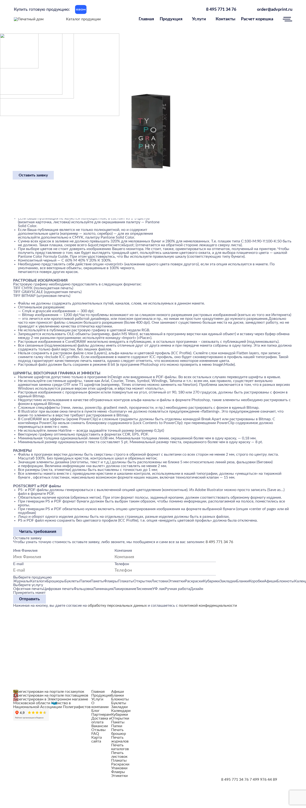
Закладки (119, 707)
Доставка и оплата (101, 720)
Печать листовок (119, 755)
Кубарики (119, 714)
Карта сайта (96, 739)
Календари (121, 711)
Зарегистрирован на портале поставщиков (50, 695)
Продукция (171, 19)
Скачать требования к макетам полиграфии (194, 714)
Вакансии (99, 726)
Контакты (225, 19)
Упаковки (119, 768)
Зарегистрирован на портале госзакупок (48, 691)
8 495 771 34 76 (221, 9)
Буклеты (118, 703)
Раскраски (120, 764)
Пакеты (118, 722)
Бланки (117, 695)
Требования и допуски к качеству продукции (165, 691)
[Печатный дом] (29, 19)
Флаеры (118, 772)
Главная (146, 19)
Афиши (117, 691)
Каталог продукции (83, 19)
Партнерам (101, 714)
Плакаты (119, 760)
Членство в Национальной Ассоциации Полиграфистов (52, 705)
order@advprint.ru (274, 9)
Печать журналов (120, 739)
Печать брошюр (118, 732)
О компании (100, 705)
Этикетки (119, 776)
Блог (95, 711)
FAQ (95, 734)
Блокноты (120, 699)
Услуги (199, 19)
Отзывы (98, 730)
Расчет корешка (257, 19)
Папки (116, 726)
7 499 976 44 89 (263, 779)
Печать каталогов (120, 747)
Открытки (120, 718)
